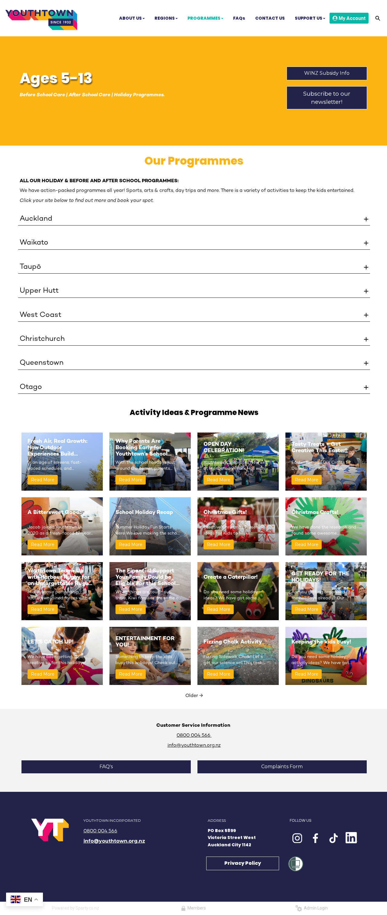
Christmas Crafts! (314, 512)
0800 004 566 (100, 831)
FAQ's (106, 766)
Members (196, 908)
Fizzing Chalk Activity (232, 642)
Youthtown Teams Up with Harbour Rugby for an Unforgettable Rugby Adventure (59, 577)
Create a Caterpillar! (231, 577)
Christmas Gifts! (225, 512)
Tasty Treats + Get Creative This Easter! (319, 448)
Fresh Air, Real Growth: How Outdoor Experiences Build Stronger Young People (58, 448)
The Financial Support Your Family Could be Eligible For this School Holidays (145, 577)
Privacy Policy (242, 863)
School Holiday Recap (144, 512)
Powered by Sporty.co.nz (75, 908)
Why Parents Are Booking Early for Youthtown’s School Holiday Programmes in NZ (146, 448)
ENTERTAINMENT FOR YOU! (145, 642)
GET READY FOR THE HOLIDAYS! (320, 577)
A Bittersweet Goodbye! (59, 512)
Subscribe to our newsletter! (326, 97)
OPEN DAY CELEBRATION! (223, 448)
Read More (42, 479)
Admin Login (315, 908)
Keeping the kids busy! (321, 642)
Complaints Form (282, 766)
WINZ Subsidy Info (327, 73)
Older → (194, 696)
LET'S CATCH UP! (50, 642)
